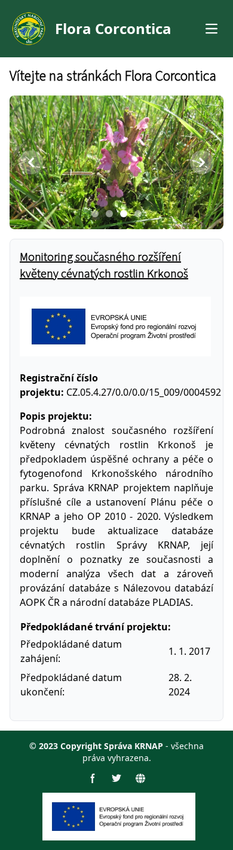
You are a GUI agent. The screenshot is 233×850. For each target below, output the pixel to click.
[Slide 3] (123, 213)
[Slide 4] (138, 213)
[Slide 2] (109, 213)
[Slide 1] (95, 213)
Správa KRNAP (133, 746)
